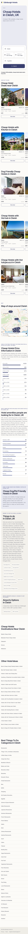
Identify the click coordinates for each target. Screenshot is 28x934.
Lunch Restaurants (5, 885)
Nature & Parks (4, 893)
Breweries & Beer (5, 769)
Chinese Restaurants (6, 831)
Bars (2, 784)
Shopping (3, 791)
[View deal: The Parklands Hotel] (12, 141)
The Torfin (3, 197)
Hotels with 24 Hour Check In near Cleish (11, 702)
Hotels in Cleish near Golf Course (9, 684)
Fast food (3, 860)
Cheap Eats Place (5, 759)
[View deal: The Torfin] (12, 185)
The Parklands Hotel (6, 153)
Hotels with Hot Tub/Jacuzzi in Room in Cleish (12, 717)
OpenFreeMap (5, 333)
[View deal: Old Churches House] (12, 97)
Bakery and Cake (5, 766)
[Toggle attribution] (26, 333)
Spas (2, 827)
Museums (3, 915)
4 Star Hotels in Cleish (6, 720)
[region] (14, 323)
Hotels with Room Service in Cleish (9, 695)
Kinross (3, 645)
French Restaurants (5, 817)
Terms (6, 931)
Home (4, 7)
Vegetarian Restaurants (6, 864)
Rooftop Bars (4, 849)
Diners (2, 889)
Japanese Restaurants (6, 809)
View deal (12, 116)
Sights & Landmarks (6, 896)
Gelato (2, 824)
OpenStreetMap (6, 335)
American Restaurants (6, 813)
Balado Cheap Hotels (6, 634)
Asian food (3, 856)
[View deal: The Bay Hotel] (12, 230)
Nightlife (3, 798)
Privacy (2, 931)
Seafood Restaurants (6, 835)
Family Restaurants (5, 780)
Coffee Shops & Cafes (6, 755)
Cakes (2, 842)
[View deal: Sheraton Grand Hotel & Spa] (12, 274)
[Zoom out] (26, 313)
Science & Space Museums (7, 802)
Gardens (3, 918)
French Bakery (4, 820)
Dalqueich (3, 641)
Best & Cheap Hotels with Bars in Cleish (10, 691)
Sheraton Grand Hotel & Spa (7, 286)
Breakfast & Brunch (5, 762)
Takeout (3, 846)
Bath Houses (4, 875)
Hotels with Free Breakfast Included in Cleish (11, 699)
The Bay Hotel (4, 242)
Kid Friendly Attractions (6, 795)
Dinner (2, 878)
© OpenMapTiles (11, 333)
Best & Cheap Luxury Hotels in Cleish (10, 724)
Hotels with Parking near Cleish (8, 706)
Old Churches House (6, 109)
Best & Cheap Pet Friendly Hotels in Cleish (11, 728)
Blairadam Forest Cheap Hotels (8, 637)
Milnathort (3, 648)
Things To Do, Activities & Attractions (10, 751)
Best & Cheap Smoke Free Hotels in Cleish (11, 688)
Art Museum (4, 904)
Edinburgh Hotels (10, 2)
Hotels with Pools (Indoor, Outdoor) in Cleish (11, 713)
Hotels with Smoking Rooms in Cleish (10, 709)
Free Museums (4, 907)
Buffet (2, 788)
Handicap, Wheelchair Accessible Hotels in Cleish (13, 677)
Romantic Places (5, 777)
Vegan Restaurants (5, 853)
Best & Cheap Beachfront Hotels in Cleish (11, 680)
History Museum (5, 911)
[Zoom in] (26, 311)
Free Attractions (5, 867)
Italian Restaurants (5, 806)
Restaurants (4, 748)
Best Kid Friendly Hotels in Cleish (9, 670)
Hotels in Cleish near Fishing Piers (9, 673)
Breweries (3, 773)
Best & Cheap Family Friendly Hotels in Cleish (11, 666)
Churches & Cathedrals (6, 900)
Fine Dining (3, 882)
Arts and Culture (5, 871)
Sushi (2, 838)
